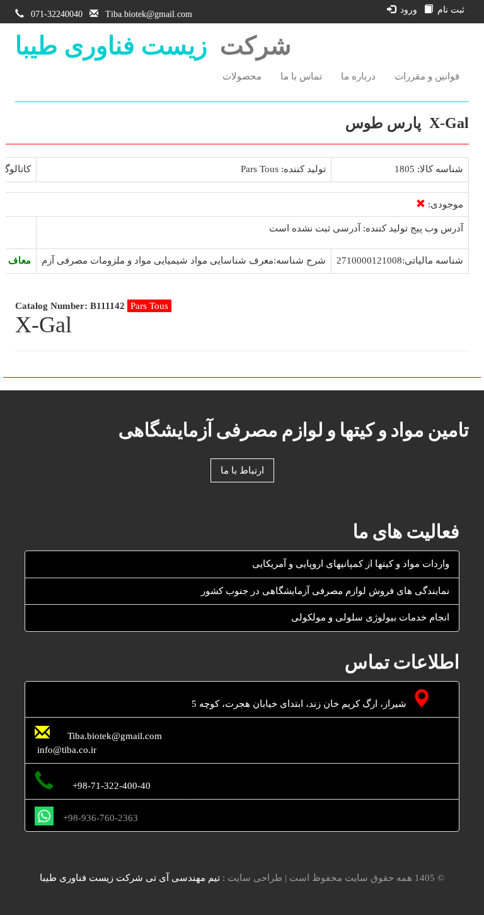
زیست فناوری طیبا (111, 46)
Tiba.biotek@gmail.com (148, 14)
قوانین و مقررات (427, 76)
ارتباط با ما (242, 470)
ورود (408, 10)
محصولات (242, 76)
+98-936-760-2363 (100, 818)
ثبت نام (450, 10)
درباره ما (358, 76)
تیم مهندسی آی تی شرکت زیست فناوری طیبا (130, 878)
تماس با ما (301, 76)
